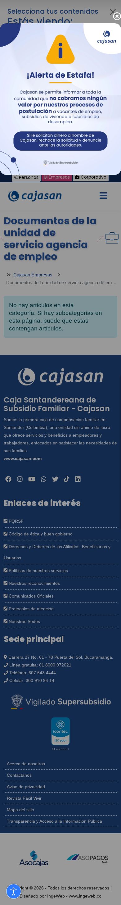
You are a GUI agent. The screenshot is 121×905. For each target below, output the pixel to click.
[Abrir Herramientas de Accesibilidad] (13, 891)
